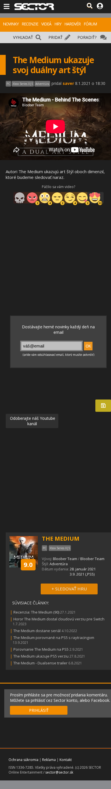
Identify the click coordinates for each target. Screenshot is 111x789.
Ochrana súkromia (23, 759)
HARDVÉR (72, 24)
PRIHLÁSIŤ (39, 710)
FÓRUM (90, 24)
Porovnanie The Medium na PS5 (41, 649)
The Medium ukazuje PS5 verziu (41, 656)
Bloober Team (65, 558)
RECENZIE (30, 24)
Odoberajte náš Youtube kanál (32, 421)
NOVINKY (10, 24)
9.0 (28, 564)
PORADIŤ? (86, 37)
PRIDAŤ (55, 37)
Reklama (49, 759)
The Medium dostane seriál (37, 630)
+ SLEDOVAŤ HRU (69, 589)
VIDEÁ (46, 24)
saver (68, 83)
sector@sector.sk (59, 772)
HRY (57, 24)
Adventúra (59, 563)
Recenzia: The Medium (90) (36, 612)
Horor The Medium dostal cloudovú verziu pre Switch (58, 619)
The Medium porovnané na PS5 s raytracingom (53, 637)
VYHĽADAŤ (23, 37)
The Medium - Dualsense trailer (40, 663)
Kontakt (65, 759)
